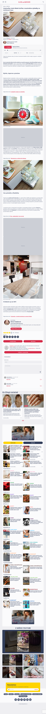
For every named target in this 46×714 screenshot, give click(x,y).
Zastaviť (6, 52)
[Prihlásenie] (3, 2)
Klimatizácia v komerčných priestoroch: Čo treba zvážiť (36, 568)
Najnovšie (33, 442)
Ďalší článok (33, 341)
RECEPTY (12, 494)
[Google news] (27, 699)
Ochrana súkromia (37, 694)
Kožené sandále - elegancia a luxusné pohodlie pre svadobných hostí (36, 474)
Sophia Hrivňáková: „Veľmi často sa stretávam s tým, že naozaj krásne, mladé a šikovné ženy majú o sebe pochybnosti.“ (16, 447)
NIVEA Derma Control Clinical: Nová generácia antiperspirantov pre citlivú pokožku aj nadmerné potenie (36, 534)
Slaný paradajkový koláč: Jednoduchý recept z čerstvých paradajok (35, 497)
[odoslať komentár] (40, 372)
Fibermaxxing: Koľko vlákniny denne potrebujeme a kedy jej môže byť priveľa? (35, 455)
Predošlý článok (13, 341)
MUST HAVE (32, 471)
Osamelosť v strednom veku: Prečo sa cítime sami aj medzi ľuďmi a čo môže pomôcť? (16, 455)
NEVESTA (12, 470)
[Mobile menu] (44, 1)
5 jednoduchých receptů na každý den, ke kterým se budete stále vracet (16, 508)
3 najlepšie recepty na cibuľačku (17, 91)
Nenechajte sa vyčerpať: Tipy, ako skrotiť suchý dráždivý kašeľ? (15, 520)
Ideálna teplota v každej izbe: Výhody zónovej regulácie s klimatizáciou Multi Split (35, 580)
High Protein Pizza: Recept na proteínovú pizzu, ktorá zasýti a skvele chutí (16, 497)
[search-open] (5, 2)
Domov (4, 6)
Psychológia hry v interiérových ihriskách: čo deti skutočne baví (16, 544)
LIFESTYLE (8, 6)
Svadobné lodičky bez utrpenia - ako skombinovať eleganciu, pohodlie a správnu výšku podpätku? (16, 474)
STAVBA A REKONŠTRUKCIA (16, 565)
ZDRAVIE (12, 482)
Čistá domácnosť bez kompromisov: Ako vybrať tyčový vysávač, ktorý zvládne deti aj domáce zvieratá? (16, 604)
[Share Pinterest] (12, 337)
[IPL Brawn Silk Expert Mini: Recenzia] (34, 672)
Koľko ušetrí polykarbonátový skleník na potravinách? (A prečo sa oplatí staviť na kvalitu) (36, 545)
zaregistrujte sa (31, 348)
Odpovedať (8, 379)
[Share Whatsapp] (7, 337)
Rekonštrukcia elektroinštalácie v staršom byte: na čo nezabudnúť (16, 567)
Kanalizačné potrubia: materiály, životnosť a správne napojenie (15, 579)
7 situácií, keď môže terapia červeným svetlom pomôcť (16, 484)
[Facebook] (21, 699)
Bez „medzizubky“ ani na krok (17, 216)
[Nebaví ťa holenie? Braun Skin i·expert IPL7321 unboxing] (12, 672)
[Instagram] (15, 699)
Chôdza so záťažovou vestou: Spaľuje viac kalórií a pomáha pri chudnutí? (16, 462)
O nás (6, 694)
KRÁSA (31, 507)
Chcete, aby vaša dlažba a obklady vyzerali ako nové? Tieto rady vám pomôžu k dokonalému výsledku (16, 556)
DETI (11, 541)
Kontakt (11, 694)
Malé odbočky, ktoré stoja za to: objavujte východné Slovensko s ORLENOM (16, 532)
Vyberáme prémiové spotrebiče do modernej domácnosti (15, 591)
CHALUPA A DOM (14, 576)
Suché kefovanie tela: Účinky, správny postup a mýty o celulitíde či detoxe (36, 462)
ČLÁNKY (12, 517)
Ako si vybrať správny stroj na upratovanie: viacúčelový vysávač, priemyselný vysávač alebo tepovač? (36, 557)
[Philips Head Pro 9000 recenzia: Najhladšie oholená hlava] (34, 660)
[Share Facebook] (4, 337)
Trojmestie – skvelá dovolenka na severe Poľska (21, 316)
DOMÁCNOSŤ (13, 553)
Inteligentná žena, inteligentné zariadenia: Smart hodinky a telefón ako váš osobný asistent (36, 522)
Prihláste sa (12, 345)
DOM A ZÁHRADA (34, 542)
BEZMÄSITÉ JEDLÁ (34, 589)
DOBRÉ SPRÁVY (13, 529)
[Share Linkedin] (15, 337)
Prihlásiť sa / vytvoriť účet (23, 352)
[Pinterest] (24, 699)
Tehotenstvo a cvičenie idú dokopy (18, 158)
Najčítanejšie (13, 442)
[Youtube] (18, 699)
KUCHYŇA (12, 588)
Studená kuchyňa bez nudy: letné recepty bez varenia (36, 591)
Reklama (17, 694)
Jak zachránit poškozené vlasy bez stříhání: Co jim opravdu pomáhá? (35, 509)
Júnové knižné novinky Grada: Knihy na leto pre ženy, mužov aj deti (35, 603)
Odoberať (36, 689)
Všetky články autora (16, 328)
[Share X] (10, 337)
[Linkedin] (30, 699)
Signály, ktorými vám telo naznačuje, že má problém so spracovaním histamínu (36, 486)
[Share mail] (18, 337)
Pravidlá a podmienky (26, 694)
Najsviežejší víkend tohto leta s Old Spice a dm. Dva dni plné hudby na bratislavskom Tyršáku (35, 448)
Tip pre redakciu (23, 696)
